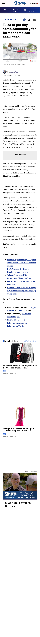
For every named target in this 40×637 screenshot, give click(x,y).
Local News (9, 19)
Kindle (21, 310)
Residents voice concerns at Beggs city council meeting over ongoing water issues (21, 290)
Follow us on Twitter (16, 325)
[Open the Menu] (4, 3)
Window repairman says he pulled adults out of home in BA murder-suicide (21, 262)
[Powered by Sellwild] (34, 471)
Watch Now (33, 3)
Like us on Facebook (16, 319)
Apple (33, 307)
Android (10, 310)
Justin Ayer (14, 72)
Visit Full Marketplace (30, 341)
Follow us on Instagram (17, 322)
